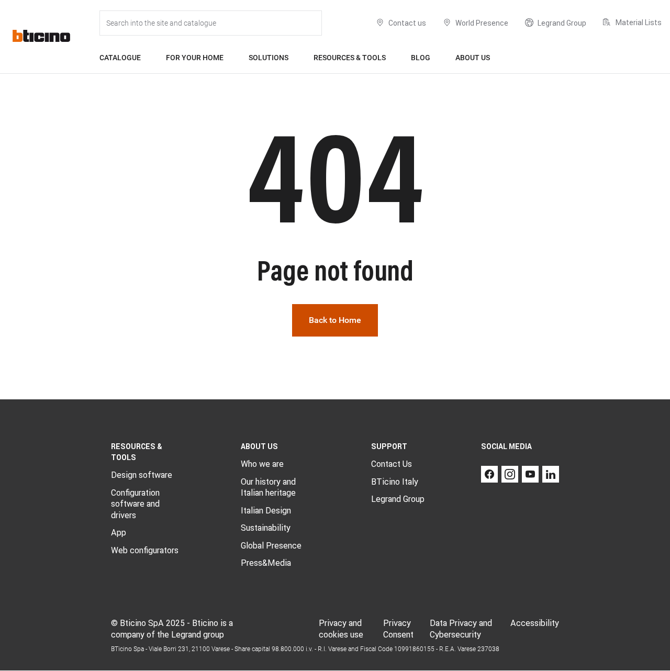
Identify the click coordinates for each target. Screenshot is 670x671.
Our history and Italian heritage (268, 487)
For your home (195, 57)
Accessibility (534, 623)
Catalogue (120, 57)
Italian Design (266, 510)
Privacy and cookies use (341, 629)
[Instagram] (509, 474)
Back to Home (335, 320)
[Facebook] (489, 474)
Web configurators (144, 550)
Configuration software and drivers (135, 503)
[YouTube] (530, 474)
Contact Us (391, 463)
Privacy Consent (398, 629)
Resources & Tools (350, 57)
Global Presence (271, 545)
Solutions (268, 57)
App (118, 532)
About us (472, 57)
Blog (420, 57)
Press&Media (266, 562)
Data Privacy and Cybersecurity (461, 629)
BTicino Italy (394, 481)
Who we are (262, 463)
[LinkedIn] (550, 474)
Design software (141, 474)
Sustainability (266, 527)
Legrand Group (398, 499)
